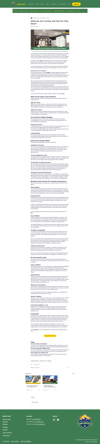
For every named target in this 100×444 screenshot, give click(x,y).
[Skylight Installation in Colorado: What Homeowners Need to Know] (50, 379)
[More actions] (68, 18)
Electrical (5, 421)
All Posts (16, 10)
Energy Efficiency (71, 10)
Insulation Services (24, 10)
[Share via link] (38, 364)
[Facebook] (58, 419)
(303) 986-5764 (21, 4)
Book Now (76, 4)
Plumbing (5, 424)
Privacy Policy (15, 441)
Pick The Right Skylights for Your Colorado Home (32, 386)
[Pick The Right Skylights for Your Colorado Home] (33, 379)
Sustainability (49, 360)
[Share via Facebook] (31, 364)
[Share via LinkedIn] (36, 364)
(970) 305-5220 (40, 424)
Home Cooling (6, 419)
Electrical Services (34, 10)
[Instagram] (54, 419)
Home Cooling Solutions (46, 10)
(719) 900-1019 (39, 421)
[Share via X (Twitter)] (33, 364)
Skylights (51, 358)
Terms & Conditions (25, 441)
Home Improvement (44, 358)
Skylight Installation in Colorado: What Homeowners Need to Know (50, 386)
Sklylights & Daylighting (59, 10)
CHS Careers (6, 435)
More (78, 10)
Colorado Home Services (35, 358)
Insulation (5, 427)
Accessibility (6, 441)
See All (73, 373)
